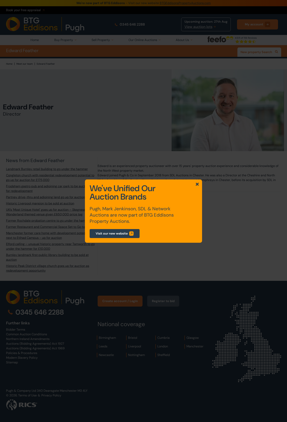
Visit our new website (112, 233)
